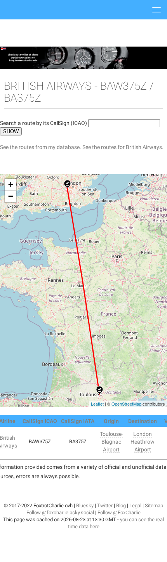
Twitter (105, 505)
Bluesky (85, 505)
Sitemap (154, 505)
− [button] (10, 196)
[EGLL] (67, 184)
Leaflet (97, 404)
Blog (121, 505)
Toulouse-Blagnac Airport (111, 442)
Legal (135, 505)
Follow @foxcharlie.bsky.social (60, 512)
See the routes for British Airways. (123, 147)
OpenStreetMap (126, 404)
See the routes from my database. (40, 147)
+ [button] (10, 184)
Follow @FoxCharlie (119, 512)
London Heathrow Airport (142, 442)
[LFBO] (99, 390)
